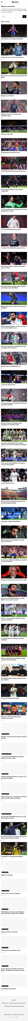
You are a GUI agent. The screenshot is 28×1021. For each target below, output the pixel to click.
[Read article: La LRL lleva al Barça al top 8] (14, 376)
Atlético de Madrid (6, 557)
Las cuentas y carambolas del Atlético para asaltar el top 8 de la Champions (14, 560)
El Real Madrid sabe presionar (8, 988)
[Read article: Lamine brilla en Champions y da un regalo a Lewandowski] (14, 181)
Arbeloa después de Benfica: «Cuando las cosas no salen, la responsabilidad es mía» (14, 326)
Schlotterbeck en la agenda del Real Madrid (11, 856)
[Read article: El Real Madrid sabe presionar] (14, 980)
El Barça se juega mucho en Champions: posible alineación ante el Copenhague (13, 659)
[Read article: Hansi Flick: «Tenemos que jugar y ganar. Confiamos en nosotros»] (14, 708)
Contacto (13, 1000)
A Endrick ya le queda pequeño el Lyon (10, 950)
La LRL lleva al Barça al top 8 (8, 384)
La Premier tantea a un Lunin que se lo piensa (12, 57)
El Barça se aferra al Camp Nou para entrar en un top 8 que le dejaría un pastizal (13, 502)
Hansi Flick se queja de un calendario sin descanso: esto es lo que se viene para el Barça (14, 837)
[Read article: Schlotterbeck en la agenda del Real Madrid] (14, 848)
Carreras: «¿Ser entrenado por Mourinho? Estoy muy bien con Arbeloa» (13, 619)
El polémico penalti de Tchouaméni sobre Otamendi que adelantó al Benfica (14, 403)
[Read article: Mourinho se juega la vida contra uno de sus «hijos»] (14, 571)
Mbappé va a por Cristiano (7, 95)
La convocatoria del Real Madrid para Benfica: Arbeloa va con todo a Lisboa (12, 757)
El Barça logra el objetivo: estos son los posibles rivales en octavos (13, 267)
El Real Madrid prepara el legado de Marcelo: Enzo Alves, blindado (13, 679)
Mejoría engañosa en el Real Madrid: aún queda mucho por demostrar (12, 540)
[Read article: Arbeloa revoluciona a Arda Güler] (14, 923)
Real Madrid (5, 36)
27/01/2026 (4, 601)
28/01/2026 (4, 329)
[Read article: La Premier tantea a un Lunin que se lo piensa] (14, 49)
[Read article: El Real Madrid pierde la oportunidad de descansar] (14, 163)
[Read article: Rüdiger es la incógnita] (14, 867)
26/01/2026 (4, 839)
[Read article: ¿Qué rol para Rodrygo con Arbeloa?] (14, 690)
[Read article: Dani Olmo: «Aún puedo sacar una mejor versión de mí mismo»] (14, 728)
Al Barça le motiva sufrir (7, 134)
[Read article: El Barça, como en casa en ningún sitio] (14, 885)
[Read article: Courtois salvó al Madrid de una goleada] (14, 221)
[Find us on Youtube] (17, 1017)
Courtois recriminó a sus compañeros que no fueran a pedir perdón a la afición (14, 210)
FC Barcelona (5, 131)
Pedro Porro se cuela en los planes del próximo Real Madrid (14, 76)
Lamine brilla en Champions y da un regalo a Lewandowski (12, 190)
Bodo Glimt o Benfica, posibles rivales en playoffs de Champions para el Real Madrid (13, 287)
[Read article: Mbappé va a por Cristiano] (14, 87)
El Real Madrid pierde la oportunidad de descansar (13, 171)
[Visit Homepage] (15, 2)
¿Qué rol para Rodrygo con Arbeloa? (10, 698)
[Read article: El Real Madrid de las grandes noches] (14, 144)
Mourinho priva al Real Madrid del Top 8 (11, 366)
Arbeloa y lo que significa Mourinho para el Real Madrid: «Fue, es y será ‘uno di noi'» (13, 599)
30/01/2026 (4, 79)
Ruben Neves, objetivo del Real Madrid (10, 521)
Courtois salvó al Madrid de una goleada (11, 229)
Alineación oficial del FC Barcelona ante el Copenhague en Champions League (11, 423)
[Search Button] (24, 16)
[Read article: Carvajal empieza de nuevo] (14, 475)
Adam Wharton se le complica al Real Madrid (12, 39)
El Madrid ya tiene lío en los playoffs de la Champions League (11, 114)
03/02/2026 (4, 59)
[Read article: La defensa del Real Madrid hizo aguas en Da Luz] (14, 239)
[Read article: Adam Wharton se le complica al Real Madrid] (14, 30)
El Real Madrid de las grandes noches (10, 152)
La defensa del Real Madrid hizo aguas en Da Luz (13, 248)
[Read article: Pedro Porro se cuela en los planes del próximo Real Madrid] (14, 67)
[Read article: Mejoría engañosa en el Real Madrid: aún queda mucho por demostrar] (14, 532)
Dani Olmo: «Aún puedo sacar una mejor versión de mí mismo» (14, 737)
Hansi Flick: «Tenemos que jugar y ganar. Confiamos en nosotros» (11, 717)
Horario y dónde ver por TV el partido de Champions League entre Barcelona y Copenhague (14, 797)
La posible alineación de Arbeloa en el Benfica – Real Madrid (13, 639)
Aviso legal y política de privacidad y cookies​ (14, 1006)
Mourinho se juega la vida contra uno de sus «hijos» (14, 580)
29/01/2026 (4, 154)
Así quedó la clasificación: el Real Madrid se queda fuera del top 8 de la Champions (13, 347)
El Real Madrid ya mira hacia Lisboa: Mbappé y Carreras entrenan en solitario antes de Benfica (12, 912)
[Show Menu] (1, 2)
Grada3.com (10, 1014)
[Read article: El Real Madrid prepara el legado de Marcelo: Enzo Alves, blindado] (14, 670)
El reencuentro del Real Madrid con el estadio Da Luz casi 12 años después (13, 463)
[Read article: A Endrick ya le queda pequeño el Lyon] (14, 942)
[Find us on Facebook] (11, 1017)
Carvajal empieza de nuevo (7, 483)
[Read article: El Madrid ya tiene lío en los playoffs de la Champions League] (14, 106)
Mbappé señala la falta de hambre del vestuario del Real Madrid (13, 307)
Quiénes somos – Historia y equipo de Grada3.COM (13, 1003)
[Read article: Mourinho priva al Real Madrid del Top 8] (14, 358)
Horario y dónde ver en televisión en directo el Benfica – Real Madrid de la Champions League (12, 969)
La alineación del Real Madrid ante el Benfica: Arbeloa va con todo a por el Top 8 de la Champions (14, 443)
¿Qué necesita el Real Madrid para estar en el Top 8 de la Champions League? (13, 817)
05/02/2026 (4, 40)
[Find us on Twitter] (9, 1017)
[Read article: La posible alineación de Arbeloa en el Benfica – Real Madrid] (14, 630)
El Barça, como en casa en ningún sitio (10, 893)
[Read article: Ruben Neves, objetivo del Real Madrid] (14, 513)
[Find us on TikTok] (15, 1017)
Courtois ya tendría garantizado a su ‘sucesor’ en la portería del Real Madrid (13, 777)
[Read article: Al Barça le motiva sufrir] (14, 126)
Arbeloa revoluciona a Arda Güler (9, 932)
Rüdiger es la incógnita (6, 875)
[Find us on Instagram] (13, 1017)
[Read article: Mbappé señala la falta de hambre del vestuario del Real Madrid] (14, 298)
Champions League (6, 93)
